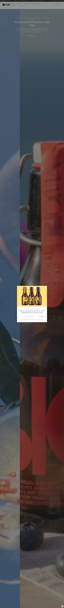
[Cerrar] (45, 287)
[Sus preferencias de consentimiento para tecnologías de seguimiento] (62, 606)
